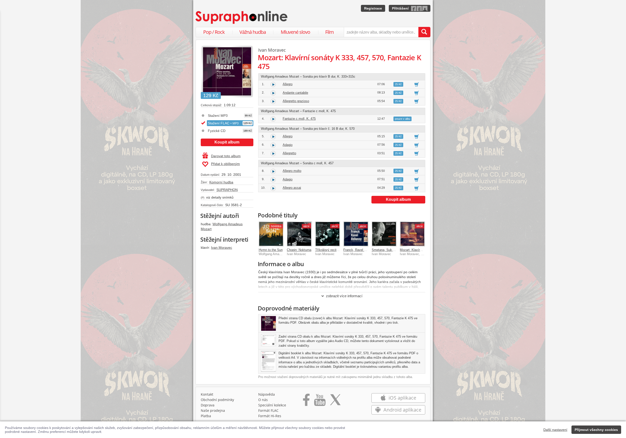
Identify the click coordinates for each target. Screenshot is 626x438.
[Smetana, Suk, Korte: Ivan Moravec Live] (384, 234)
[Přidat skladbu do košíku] (416, 84)
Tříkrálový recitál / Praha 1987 (336, 250)
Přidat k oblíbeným (225, 164)
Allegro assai (292, 187)
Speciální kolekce (272, 405)
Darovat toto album (226, 156)
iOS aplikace (401, 397)
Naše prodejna (213, 410)
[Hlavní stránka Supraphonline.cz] (242, 17)
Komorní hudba (221, 182)
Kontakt (207, 394)
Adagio (287, 145)
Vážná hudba (252, 32)
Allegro (287, 84)
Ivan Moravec (221, 247)
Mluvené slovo (295, 32)
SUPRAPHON (227, 190)
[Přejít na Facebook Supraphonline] (306, 401)
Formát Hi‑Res (269, 416)
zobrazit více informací (344, 296)
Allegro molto (292, 171)
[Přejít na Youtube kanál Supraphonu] (319, 401)
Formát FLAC (268, 410)
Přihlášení (400, 8)
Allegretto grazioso (296, 101)
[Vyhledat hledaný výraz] (424, 32)
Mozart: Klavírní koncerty (418, 250)
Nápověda (266, 394)
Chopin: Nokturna (299, 250)
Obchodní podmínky (217, 399)
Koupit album (226, 142)
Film (329, 32)
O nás (263, 399)
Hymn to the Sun (271, 250)
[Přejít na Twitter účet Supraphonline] (335, 401)
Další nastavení (555, 430)
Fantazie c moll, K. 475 (299, 118)
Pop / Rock (214, 32)
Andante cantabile (295, 93)
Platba (206, 416)
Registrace (373, 8)
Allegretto (289, 153)
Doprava (207, 405)
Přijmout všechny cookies (596, 430)
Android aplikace (401, 409)
